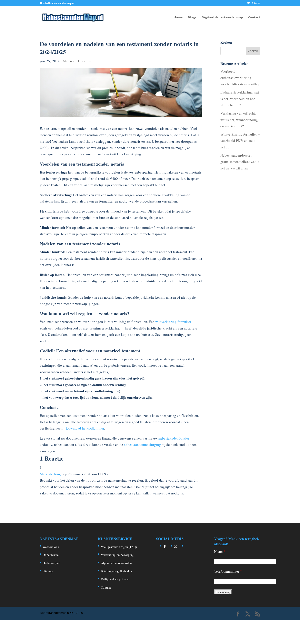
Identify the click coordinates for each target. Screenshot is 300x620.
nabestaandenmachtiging (142, 444)
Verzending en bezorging (117, 555)
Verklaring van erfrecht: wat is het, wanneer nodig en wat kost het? (239, 119)
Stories (69, 61)
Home (178, 17)
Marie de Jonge (51, 474)
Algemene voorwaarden (116, 563)
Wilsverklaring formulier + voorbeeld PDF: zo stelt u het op (240, 140)
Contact (254, 17)
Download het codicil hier (85, 428)
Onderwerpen (51, 563)
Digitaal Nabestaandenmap (222, 17)
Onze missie (51, 555)
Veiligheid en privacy (115, 579)
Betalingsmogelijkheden (116, 571)
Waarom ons (51, 547)
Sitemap (48, 571)
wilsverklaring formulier (173, 321)
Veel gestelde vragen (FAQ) (119, 547)
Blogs (192, 17)
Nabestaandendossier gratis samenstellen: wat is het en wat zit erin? (239, 161)
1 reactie (85, 61)
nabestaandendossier (173, 438)
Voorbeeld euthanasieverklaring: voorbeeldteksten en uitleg (240, 78)
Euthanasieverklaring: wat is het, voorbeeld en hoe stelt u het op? (239, 98)
